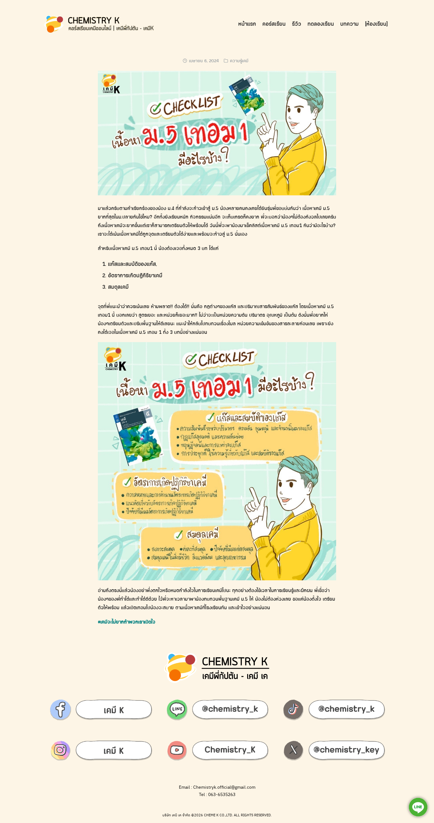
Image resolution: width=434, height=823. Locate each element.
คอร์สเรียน (274, 23)
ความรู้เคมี (239, 61)
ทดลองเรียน (321, 23)
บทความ (349, 23)
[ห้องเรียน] (376, 23)
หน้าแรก (247, 23)
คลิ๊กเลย (405, 11)
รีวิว (296, 23)
